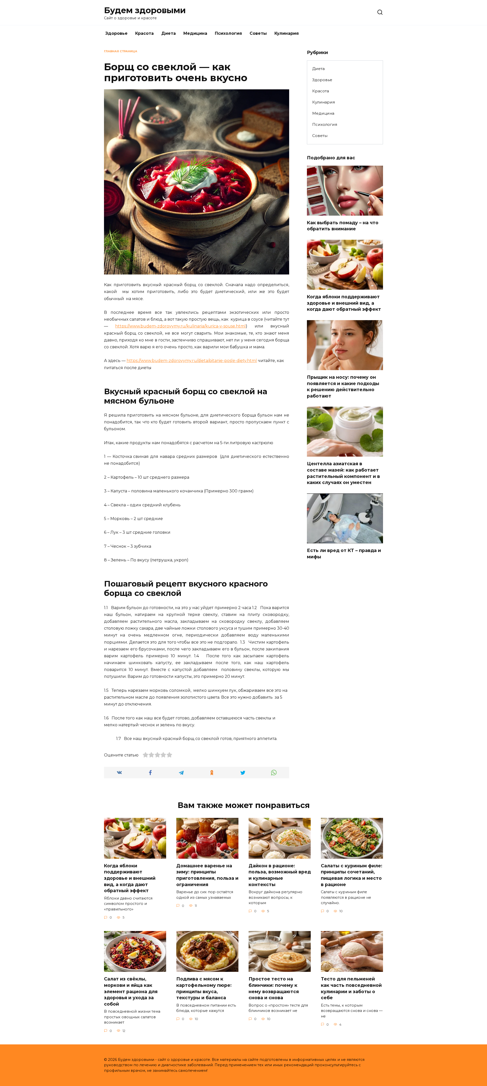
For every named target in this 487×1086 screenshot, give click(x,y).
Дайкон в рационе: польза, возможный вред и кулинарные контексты (280, 875)
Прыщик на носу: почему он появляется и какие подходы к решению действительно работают (343, 386)
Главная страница (120, 51)
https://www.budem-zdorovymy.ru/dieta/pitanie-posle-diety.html (192, 360)
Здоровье (116, 33)
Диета (168, 33)
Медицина (195, 33)
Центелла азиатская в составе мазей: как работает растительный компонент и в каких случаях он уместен (343, 473)
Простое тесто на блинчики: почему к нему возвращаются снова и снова (274, 988)
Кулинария (286, 33)
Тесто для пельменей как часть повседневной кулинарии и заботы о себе (351, 988)
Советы (258, 33)
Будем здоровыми (145, 10)
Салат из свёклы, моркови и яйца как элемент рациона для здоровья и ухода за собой (131, 991)
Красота (144, 33)
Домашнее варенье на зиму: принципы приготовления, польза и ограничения (207, 875)
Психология (228, 33)
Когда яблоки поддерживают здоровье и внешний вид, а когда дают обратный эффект (344, 303)
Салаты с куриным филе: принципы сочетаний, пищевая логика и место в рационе (351, 875)
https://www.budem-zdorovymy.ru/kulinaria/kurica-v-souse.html (180, 326)
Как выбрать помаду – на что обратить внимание (342, 226)
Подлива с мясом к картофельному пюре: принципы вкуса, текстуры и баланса (204, 988)
